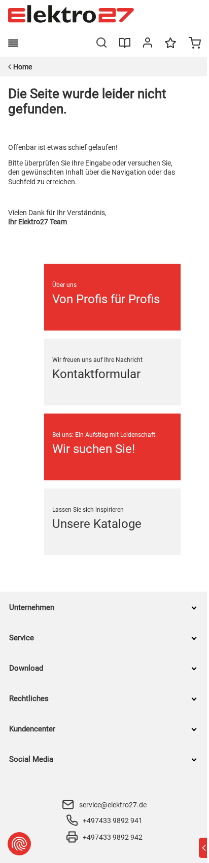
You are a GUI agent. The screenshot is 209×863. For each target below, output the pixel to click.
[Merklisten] (170, 48)
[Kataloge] (124, 47)
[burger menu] (13, 43)
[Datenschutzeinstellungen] (19, 843)
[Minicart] (195, 44)
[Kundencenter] (147, 44)
